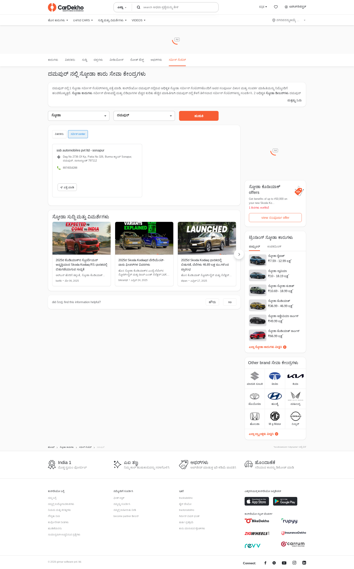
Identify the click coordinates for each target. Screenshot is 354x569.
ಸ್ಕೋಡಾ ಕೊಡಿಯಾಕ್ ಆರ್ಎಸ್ (284, 331)
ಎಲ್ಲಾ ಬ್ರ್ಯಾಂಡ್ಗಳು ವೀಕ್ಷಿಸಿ (261, 434)
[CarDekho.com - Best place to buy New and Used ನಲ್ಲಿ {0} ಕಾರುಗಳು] (66, 7)
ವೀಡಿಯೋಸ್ (117, 59)
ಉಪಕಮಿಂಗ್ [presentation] (274, 246)
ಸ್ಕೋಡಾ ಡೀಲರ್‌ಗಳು (277, 93)
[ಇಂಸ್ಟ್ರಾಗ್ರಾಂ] (294, 563)
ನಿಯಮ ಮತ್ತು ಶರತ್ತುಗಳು (59, 510)
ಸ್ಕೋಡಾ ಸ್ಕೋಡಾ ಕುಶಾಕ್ (281, 286)
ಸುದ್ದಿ (84, 59)
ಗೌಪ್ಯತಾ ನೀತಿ (54, 516)
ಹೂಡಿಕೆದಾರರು (55, 528)
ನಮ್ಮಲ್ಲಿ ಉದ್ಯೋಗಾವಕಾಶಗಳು (61, 504)
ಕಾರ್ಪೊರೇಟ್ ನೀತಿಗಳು (58, 522)
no (229, 302)
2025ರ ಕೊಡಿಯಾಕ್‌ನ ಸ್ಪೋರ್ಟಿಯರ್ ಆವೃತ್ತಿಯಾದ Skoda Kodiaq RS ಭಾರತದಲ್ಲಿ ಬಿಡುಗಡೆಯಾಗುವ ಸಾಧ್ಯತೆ (81, 264)
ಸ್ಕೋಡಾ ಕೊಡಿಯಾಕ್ (279, 301)
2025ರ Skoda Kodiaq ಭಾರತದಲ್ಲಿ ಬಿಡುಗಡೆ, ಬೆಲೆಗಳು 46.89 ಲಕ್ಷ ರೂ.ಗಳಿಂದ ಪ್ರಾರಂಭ (205, 264)
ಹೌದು (212, 302)
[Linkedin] (304, 563)
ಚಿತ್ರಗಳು (98, 59)
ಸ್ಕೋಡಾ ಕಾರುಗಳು (82, 93)
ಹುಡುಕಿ (198, 116)
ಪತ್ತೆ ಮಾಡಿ (69, 187)
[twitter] (274, 563)
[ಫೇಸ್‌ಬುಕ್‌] (265, 563)
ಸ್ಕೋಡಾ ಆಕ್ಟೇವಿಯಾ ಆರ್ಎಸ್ (283, 316)
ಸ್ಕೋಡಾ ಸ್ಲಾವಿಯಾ (277, 271)
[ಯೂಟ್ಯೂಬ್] (284, 563)
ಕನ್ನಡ (261, 6)
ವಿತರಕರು (70, 59)
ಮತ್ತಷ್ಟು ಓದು (294, 100)
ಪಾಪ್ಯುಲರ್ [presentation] (254, 246)
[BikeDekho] (257, 521)
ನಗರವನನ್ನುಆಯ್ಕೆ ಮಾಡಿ (289, 20)
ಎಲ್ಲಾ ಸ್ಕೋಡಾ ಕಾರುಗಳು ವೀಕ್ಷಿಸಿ (265, 347)
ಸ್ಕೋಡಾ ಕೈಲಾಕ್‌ (276, 255)
